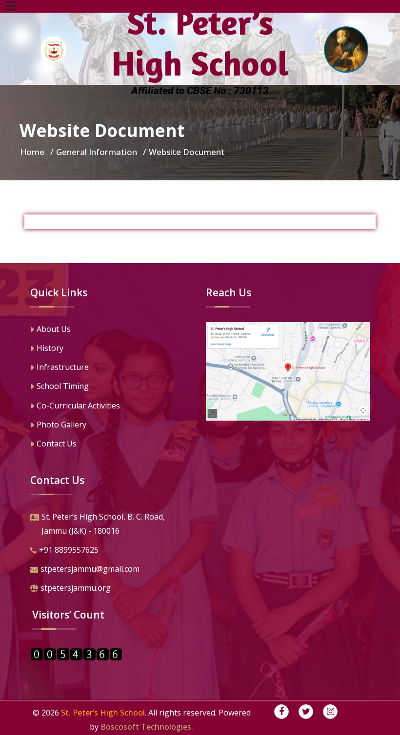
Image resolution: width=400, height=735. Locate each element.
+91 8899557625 (69, 549)
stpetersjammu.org (75, 587)
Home (32, 151)
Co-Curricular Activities (78, 405)
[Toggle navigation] (11, 6)
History (50, 348)
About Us (54, 329)
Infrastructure (63, 367)
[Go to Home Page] (53, 49)
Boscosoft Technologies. (146, 726)
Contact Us (57, 443)
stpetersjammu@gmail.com (90, 568)
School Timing (63, 386)
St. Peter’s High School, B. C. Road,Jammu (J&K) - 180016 (103, 523)
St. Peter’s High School (103, 712)
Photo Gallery (61, 424)
